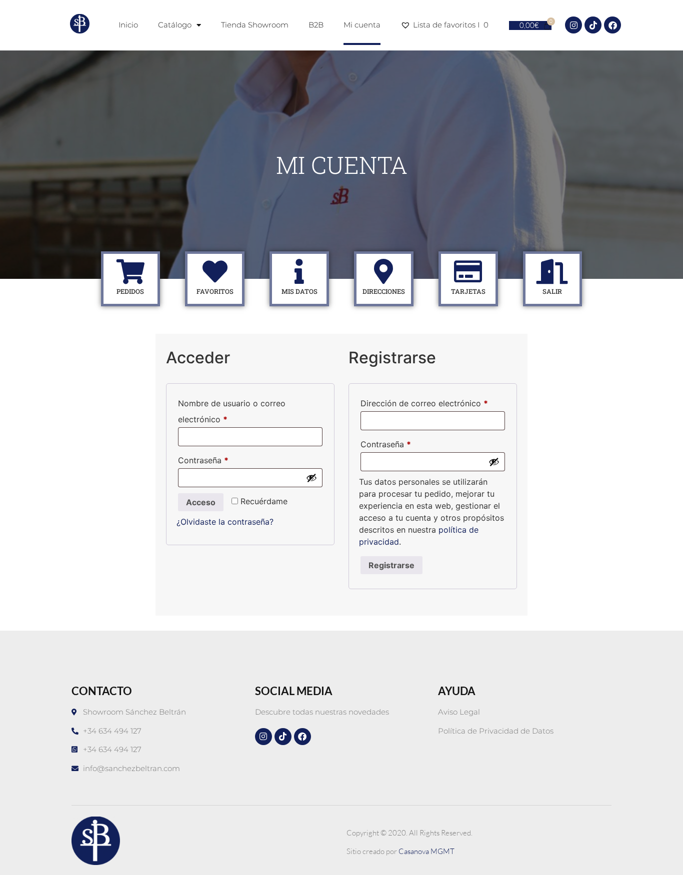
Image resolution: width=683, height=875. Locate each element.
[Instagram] (573, 24)
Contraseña (224, 458)
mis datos (300, 291)
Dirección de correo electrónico (432, 401)
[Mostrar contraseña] (311, 477)
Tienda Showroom (254, 24)
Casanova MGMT (426, 851)
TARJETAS (468, 291)
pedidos (130, 291)
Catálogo (175, 24)
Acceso (201, 502)
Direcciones (383, 291)
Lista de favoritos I (450, 24)
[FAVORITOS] (215, 271)
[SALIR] (552, 271)
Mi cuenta (362, 24)
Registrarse (391, 565)
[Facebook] (612, 24)
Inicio (128, 24)
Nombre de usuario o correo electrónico (232, 409)
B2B (316, 24)
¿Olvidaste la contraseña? (225, 522)
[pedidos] (130, 271)
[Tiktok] (593, 24)
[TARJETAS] (468, 271)
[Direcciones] (383, 271)
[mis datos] (299, 271)
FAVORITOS (215, 291)
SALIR (552, 291)
